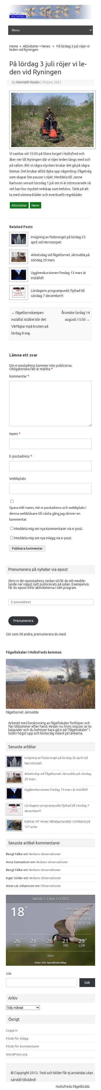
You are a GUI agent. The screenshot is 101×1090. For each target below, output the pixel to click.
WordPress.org (16, 1054)
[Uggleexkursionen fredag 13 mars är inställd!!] (18, 281)
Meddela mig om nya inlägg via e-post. (43, 538)
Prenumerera (23, 621)
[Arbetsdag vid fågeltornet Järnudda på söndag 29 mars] (18, 263)
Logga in (12, 1030)
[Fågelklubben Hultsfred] (50, 18)
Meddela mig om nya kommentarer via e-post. (48, 529)
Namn (14, 434)
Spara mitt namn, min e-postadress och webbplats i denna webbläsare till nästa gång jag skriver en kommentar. (47, 513)
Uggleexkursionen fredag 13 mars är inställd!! (56, 789)
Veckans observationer (45, 854)
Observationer (50, 885)
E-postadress (20, 456)
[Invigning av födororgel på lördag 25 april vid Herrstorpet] (18, 245)
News (46, 46)
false (51, 955)
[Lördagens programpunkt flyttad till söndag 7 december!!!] (18, 298)
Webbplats (17, 479)
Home (13, 46)
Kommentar (19, 376)
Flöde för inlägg (17, 1038)
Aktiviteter (31, 46)
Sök (9, 973)
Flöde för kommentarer (22, 1046)
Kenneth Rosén (28, 82)
